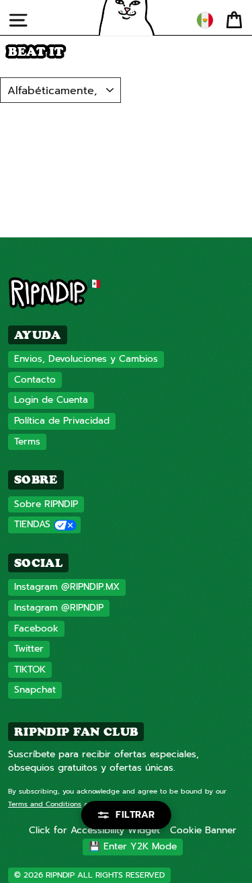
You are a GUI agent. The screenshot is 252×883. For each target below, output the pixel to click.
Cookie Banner (203, 830)
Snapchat (35, 690)
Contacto (35, 380)
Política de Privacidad (62, 421)
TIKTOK (30, 669)
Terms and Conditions (44, 804)
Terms (27, 441)
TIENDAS (32, 524)
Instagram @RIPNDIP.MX (67, 587)
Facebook (36, 628)
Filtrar (135, 815)
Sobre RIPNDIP (46, 504)
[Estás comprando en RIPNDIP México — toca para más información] (205, 20)
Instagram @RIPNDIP (58, 608)
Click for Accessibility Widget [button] (94, 830)
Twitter (29, 649)
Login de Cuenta (51, 400)
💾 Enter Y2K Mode (133, 846)
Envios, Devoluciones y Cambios (86, 359)
